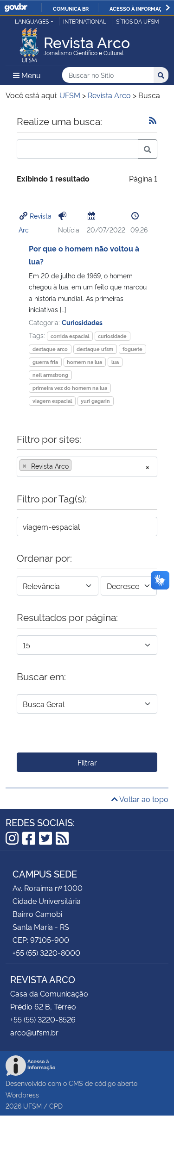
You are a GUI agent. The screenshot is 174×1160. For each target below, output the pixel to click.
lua (115, 361)
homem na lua (84, 361)
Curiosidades (82, 322)
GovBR (15, 7)
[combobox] (87, 467)
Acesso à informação (139, 8)
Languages (32, 21)
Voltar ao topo (143, 799)
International (84, 21)
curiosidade (112, 335)
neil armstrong (50, 374)
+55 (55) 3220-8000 (46, 952)
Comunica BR (71, 8)
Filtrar (87, 762)
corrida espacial (70, 335)
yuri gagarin (95, 400)
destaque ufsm (95, 348)
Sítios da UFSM (137, 21)
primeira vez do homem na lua (69, 387)
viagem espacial (52, 400)
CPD (56, 1105)
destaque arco (50, 348)
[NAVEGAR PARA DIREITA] (168, 8)
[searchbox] (76, 465)
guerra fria (45, 361)
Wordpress (22, 1094)
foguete (132, 348)
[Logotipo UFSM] (29, 43)
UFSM (32, 1105)
